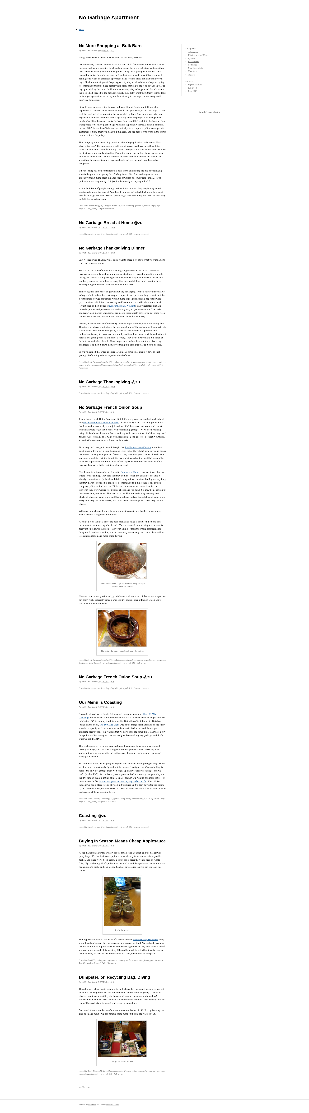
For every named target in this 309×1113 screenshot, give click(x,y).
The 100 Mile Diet (108, 724)
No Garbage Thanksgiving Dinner (112, 248)
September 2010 (195, 84)
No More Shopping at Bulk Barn (110, 45)
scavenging (154, 1070)
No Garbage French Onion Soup (110, 407)
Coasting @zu (93, 815)
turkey (130, 364)
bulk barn (116, 205)
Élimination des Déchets (198, 55)
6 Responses (142, 662)
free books (134, 1070)
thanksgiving (120, 364)
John (84, 50)
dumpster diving (122, 1070)
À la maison (193, 51)
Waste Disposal (94, 1070)
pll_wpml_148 (106, 1073)
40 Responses (108, 208)
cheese (120, 659)
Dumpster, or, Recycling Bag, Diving (114, 977)
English (82, 208)
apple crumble (123, 361)
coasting (121, 798)
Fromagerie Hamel (130, 472)
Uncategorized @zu (96, 233)
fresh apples (149, 960)
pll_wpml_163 (94, 801)
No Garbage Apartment (109, 17)
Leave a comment (141, 233)
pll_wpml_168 (129, 662)
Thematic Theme (112, 1104)
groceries (139, 205)
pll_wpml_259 (94, 208)
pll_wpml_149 (98, 963)
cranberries (151, 361)
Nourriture (192, 71)
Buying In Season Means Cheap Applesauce (122, 841)
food (148, 798)
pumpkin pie (101, 364)
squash (111, 364)
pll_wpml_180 (154, 364)
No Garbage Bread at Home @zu (111, 222)
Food (89, 361)
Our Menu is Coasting (100, 702)
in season (159, 960)
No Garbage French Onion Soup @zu (115, 676)
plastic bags (149, 205)
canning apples (124, 960)
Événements (193, 61)
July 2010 (192, 87)
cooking (127, 659)
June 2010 (192, 91)
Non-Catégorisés (195, 67)
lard (87, 364)
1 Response (111, 963)
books (111, 1070)
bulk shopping (127, 205)
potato (92, 364)
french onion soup (140, 659)
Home (81, 29)
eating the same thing (135, 798)
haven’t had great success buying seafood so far (122, 781)
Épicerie (191, 58)
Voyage (191, 74)
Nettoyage (192, 64)
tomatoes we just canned (145, 939)
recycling (144, 1070)
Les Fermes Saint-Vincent (122, 305)
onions (105, 662)
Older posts (84, 1087)
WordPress (92, 1104)
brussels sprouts (138, 361)
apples (103, 960)
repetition (155, 798)
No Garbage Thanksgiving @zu (109, 381)
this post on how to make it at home (101, 422)
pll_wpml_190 (126, 233)
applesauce (112, 960)
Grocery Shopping (95, 205)
